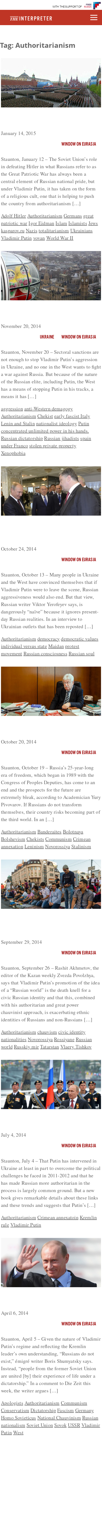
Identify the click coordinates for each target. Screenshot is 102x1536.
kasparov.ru (13, 230)
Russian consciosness (45, 653)
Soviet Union (39, 1425)
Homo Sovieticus (18, 1417)
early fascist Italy (72, 416)
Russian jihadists (61, 438)
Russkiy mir (26, 1046)
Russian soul (82, 653)
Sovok (60, 1425)
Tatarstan (49, 1046)
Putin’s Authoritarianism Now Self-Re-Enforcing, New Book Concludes (48, 1121)
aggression (12, 408)
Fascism (65, 1410)
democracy (48, 638)
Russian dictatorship (22, 438)
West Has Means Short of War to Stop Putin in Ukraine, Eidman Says (47, 312)
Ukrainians (81, 230)
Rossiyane (64, 1039)
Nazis (31, 230)
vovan (39, 238)
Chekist (45, 416)
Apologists (12, 1403)
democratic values (79, 638)
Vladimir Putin (16, 238)
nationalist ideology (56, 423)
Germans (73, 215)
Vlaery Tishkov (76, 1046)
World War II (60, 238)
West (18, 1432)
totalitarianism (54, 230)
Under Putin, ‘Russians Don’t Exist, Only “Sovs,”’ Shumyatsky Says (50, 1299)
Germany (84, 1410)
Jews (93, 223)
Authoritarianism (44, 215)
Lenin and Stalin (18, 423)
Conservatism (15, 1410)
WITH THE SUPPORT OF (67, 7)
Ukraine (47, 337)
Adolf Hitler (13, 215)
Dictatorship (43, 1410)
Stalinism (81, 846)
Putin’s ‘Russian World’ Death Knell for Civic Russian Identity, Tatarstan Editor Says (49, 925)
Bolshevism (13, 839)
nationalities (13, 1039)
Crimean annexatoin (57, 1217)
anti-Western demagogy (48, 408)
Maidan (56, 646)
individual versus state (24, 646)
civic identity (71, 1032)
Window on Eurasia (78, 144)
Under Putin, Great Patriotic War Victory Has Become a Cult (50, 119)
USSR (74, 1425)
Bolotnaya (73, 831)
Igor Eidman (41, 223)
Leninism (34, 846)
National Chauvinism (59, 1417)
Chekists (35, 839)
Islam (61, 223)
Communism (58, 839)
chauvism (47, 1032)
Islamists (77, 223)
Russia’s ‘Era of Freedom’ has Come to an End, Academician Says (48, 728)
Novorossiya (57, 846)
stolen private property (52, 445)
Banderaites (49, 831)
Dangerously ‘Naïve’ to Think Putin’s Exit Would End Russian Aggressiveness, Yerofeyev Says (49, 532)
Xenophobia (13, 453)
